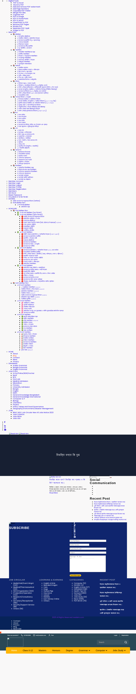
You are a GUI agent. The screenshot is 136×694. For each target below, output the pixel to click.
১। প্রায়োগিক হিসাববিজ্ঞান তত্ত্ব (25, 167)
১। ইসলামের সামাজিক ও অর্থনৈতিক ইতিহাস (28, 99)
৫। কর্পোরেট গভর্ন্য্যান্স (23, 175)
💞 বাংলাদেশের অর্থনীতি (28, 312)
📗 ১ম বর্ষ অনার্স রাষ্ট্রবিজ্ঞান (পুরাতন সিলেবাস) (30, 214)
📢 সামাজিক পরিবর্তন (27, 344)
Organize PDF (18, 14)
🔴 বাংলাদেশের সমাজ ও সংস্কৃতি (30, 244)
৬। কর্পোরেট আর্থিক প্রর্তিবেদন (25, 177)
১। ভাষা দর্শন (20, 130)
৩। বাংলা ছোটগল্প (21, 118)
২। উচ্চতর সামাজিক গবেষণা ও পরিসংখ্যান (28, 69)
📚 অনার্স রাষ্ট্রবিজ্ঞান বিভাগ (20, 210)
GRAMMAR (12, 363)
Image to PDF (18, 30)
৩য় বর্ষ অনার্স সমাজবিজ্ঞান (23, 314)
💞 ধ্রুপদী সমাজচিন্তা (27, 305)
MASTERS (12, 32)
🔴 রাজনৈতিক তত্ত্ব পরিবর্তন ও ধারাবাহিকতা (33, 267)
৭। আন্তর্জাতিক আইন (23, 95)
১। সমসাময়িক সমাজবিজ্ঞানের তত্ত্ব (26, 52)
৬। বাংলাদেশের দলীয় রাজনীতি (25, 46)
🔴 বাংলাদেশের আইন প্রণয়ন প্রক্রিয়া (31, 279)
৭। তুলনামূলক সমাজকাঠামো (24, 63)
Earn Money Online (51, 599)
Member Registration (17, 189)
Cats (45, 587)
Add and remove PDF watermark (26, 7)
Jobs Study (80, 597)
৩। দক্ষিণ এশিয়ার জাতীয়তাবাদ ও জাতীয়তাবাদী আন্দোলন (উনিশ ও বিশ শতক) (37, 87)
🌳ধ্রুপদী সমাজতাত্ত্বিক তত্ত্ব (29, 316)
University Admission (21, 387)
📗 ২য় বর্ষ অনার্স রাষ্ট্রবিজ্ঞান (24, 232)
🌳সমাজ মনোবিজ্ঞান (26, 330)
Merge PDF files (19, 12)
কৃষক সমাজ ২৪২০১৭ (27, 350)
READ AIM (17, 629)
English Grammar (20, 369)
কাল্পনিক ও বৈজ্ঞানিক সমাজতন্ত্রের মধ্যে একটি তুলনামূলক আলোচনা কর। (109, 511)
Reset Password (15, 195)
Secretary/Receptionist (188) (23, 602)
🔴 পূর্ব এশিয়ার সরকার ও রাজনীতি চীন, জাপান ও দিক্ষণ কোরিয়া (38, 273)
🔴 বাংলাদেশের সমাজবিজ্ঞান (28, 242)
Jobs (77, 595)
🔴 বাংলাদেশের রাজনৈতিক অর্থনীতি (30, 236)
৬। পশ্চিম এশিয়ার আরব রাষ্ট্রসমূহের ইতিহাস (28, 108)
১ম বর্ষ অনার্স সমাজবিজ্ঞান (23, 285)
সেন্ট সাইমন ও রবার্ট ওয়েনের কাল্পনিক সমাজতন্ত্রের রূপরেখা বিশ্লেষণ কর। (109, 507)
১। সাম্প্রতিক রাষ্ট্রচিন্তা (23, 36)
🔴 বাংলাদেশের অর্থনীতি (28, 246)
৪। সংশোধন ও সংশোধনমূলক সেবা (26, 73)
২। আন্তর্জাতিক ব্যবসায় (23, 154)
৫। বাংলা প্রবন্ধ (21, 122)
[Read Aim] (18, 642)
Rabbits (47, 597)
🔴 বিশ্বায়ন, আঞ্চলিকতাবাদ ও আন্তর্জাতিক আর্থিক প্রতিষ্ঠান (37, 281)
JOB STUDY (13, 371)
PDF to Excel (18, 3)
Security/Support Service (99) (23, 606)
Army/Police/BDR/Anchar (23, 373)
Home (14, 650)
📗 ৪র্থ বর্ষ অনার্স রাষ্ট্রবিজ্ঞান (25, 265)
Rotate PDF (17, 26)
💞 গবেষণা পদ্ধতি (26, 308)
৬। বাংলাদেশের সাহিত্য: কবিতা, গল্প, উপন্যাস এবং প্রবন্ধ (32, 124)
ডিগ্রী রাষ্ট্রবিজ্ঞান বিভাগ (19, 203)
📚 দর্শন (15, 128)
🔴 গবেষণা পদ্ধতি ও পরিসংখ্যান (30, 261)
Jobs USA (17, 418)
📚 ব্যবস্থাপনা (17, 150)
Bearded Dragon (50, 585)
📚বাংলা (15, 112)
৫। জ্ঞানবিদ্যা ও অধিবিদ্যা (24, 138)
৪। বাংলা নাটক (21, 120)
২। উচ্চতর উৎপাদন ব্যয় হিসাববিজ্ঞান (26, 169)
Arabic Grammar (20, 365)
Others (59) (18, 608)
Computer (80, 583)
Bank (15, 375)
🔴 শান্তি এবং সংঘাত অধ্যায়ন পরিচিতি (32, 257)
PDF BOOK (80, 601)
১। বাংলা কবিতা (21, 114)
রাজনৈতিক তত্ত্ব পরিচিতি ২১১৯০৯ (30, 297)
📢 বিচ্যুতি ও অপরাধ (27, 346)
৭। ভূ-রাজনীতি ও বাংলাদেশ (24, 48)
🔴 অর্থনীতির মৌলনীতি (27, 230)
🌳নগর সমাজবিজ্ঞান (26, 328)
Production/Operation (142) (22, 594)
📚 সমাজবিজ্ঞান (17, 50)
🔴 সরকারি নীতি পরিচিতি (28, 271)
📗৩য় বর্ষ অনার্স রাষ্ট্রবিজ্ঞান (24, 248)
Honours (80, 593)
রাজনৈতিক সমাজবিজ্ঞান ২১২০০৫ (30, 291)
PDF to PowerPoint (20, 18)
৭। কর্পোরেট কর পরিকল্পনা (23, 179)
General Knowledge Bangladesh (26, 395)
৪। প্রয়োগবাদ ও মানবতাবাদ (24, 136)
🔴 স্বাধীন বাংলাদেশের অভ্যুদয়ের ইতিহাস (32, 216)
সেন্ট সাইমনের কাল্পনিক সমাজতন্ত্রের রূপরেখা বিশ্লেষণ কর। (109, 514)
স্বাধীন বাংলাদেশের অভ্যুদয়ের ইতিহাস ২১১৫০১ (34, 295)
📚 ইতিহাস (16, 81)
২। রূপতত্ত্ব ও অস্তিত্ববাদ (24, 132)
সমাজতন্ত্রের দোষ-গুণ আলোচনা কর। (104, 515)
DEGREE (11, 199)
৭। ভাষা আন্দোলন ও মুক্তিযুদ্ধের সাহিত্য (28, 126)
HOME (10, 352)
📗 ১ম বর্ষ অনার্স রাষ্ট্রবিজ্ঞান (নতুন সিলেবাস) (29, 212)
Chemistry (17, 402)
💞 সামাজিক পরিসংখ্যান (28, 306)
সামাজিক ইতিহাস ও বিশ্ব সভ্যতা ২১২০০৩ (32, 289)
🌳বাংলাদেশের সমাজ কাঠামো (29, 326)
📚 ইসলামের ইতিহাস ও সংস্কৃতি (22, 97)
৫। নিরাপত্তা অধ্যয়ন (22, 44)
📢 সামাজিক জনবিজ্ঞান (27, 338)
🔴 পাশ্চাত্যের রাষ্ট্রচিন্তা (28, 220)
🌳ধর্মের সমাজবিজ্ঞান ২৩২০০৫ (29, 320)
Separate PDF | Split (21, 28)
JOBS (10, 410)
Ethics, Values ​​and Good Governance (28, 406)
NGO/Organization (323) (23, 591)
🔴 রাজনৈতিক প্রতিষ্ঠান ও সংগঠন (30, 218)
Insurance (48, 593)
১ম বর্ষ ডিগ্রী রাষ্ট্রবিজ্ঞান (23, 205)
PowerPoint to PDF (20, 22)
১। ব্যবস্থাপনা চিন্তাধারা (23, 152)
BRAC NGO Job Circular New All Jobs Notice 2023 (33, 412)
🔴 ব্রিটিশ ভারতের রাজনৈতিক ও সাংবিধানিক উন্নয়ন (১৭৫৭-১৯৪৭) (40, 234)
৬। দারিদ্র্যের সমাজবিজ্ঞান (23, 61)
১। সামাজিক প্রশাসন (22, 67)
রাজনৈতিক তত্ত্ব (25, 206)
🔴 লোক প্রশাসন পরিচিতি (28, 224)
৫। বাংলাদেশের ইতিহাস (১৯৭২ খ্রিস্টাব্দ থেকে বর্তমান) (31, 91)
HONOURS (12, 208)
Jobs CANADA (18, 414)
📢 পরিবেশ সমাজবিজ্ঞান (27, 340)
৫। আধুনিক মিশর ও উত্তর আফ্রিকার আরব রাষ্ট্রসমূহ (31, 107)
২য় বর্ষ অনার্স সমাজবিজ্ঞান (23, 301)
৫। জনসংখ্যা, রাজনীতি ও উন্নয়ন (26, 60)
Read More (53, 493)
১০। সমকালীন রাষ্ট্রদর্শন (23, 148)
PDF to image (18, 16)
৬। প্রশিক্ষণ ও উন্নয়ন (23, 161)
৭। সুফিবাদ (20, 142)
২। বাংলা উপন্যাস (21, 116)
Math (15, 393)
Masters (42, 650)
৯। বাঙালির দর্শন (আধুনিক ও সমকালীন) (27, 146)
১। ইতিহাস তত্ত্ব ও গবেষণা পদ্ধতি (26, 83)
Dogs (46, 589)
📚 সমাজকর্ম (16, 65)
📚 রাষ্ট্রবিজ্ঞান (17, 34)
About (15, 353)
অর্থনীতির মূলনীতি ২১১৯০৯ (28, 299)
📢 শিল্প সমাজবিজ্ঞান (26, 348)
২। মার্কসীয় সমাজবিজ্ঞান (23, 54)
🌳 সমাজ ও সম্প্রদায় (27, 324)
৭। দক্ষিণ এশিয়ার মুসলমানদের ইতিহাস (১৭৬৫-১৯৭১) (32, 110)
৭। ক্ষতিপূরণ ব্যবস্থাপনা (23, 163)
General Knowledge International (26, 397)
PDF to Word (18, 20)
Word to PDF (18, 5)
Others (46, 601)
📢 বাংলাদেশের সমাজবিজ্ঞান (28, 342)
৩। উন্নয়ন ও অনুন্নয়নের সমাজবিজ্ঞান (27, 56)
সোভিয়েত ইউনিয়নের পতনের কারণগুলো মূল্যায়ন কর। (108, 517)
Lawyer (47, 595)
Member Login (14, 183)
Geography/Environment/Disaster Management (33, 408)
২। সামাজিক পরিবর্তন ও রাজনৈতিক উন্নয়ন (28, 38)
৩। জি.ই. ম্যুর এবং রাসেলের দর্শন (25, 134)
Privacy (16, 361)
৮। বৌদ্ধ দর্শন (21, 144)
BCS (14, 377)
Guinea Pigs (48, 591)
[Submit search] (126, 642)
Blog (14, 355)
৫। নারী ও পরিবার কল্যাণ (23, 75)
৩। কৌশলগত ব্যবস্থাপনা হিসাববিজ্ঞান (27, 171)
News (15, 359)
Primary (16, 385)
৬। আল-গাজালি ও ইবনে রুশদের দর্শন (27, 140)
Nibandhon (17, 383)
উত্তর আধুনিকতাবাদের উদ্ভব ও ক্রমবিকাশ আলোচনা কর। (109, 502)
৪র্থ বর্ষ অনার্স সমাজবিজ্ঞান (24, 332)
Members (12, 191)
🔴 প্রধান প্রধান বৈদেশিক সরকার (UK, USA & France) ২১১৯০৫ (41, 222)
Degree (69, 650)
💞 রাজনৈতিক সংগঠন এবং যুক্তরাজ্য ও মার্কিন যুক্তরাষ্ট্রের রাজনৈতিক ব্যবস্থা (42, 310)
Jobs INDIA (17, 416)
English (15, 391)
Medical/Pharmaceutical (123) (23, 588)
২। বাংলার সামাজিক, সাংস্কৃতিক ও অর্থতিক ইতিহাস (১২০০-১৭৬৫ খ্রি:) (36, 101)
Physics (16, 404)
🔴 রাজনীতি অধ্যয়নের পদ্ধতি (29, 255)
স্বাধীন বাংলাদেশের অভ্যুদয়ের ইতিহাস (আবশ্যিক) (26, 201)
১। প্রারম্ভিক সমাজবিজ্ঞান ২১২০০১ (30, 287)
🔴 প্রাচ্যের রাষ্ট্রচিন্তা (27, 240)
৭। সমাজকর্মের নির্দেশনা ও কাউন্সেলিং (26, 79)
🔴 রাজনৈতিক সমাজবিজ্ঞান (28, 263)
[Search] (111, 477)
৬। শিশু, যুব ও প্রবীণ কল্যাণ (24, 77)
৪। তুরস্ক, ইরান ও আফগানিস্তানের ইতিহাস (28, 105)
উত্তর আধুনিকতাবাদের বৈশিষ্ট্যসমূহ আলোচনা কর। (107, 504)
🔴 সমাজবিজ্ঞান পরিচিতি (28, 226)
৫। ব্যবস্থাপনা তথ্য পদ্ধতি (24, 159)
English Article (49, 583)
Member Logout (15, 185)
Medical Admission (20, 381)
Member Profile (14, 187)
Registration (125, 635)
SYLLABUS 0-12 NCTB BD (18, 197)
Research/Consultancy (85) (23, 598)
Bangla (15, 389)
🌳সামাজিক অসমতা (26, 322)
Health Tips (80, 591)
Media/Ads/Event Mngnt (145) (23, 584)
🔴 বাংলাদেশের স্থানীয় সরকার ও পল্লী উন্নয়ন (34, 269)
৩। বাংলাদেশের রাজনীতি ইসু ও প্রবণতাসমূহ (28, 40)
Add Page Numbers (21, 9)
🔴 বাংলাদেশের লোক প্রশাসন (29, 259)
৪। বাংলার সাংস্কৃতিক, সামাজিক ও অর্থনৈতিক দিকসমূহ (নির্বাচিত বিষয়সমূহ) (37, 89)
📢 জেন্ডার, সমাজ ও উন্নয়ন (29, 334)
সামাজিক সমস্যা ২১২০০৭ (28, 293)
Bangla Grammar (20, 367)
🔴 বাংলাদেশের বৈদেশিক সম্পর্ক (29, 277)
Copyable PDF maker (22, 10)
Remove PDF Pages (21, 24)
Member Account (15, 181)
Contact (16, 357)
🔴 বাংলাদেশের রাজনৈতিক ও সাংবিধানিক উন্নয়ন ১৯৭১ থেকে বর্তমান (39, 250)
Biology (16, 401)
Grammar (83, 650)
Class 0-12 (28, 650)
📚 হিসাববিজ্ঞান (17, 165)
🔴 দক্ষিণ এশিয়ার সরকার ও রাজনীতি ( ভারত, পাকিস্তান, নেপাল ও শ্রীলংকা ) (42, 253)
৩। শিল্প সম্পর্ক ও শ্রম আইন (24, 71)
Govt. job (16, 379)
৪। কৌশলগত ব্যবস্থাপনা (24, 157)
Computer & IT (19, 399)
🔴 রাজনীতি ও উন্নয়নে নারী (29, 238)
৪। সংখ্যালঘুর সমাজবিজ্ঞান (24, 57)
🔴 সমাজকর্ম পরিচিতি (27, 228)
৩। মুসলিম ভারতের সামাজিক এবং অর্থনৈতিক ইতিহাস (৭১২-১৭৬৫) (35, 103)
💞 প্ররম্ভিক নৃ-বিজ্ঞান (27, 302)
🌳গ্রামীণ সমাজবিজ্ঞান (27, 318)
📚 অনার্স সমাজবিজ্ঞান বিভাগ (20, 283)
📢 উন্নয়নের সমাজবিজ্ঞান (28, 336)
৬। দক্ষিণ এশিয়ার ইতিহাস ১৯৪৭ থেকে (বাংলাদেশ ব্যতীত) (32, 93)
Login (115, 635)
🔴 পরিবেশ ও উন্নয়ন (27, 275)
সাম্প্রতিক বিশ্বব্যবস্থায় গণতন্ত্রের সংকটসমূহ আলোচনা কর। (110, 519)
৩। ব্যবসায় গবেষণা (22, 156)
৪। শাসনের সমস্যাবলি (22, 42)
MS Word (12, 193)
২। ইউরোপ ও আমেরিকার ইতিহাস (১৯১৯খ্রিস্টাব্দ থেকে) (32, 85)
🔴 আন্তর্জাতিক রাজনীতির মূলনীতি (30, 252)
